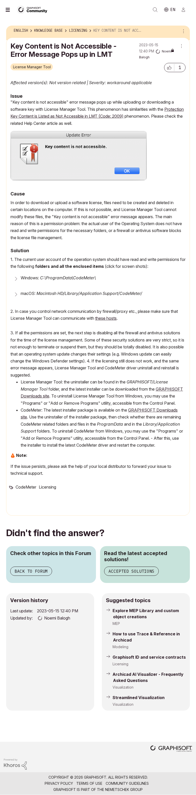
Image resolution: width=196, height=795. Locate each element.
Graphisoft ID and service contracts (149, 657)
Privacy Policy (59, 783)
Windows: (58, 277)
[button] (169, 67)
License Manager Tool (32, 67)
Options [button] (182, 31)
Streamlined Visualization (139, 697)
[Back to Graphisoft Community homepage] (34, 9)
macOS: (81, 293)
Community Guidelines (127, 783)
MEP (116, 623)
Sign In (185, 9)
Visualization (123, 687)
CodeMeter (26, 487)
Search (155, 9)
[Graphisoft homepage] (171, 749)
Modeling (120, 647)
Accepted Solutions (131, 571)
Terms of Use (89, 783)
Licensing (47, 487)
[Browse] (10, 9)
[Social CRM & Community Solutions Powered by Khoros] (15, 763)
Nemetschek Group (124, 789)
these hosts (106, 318)
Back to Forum (31, 571)
